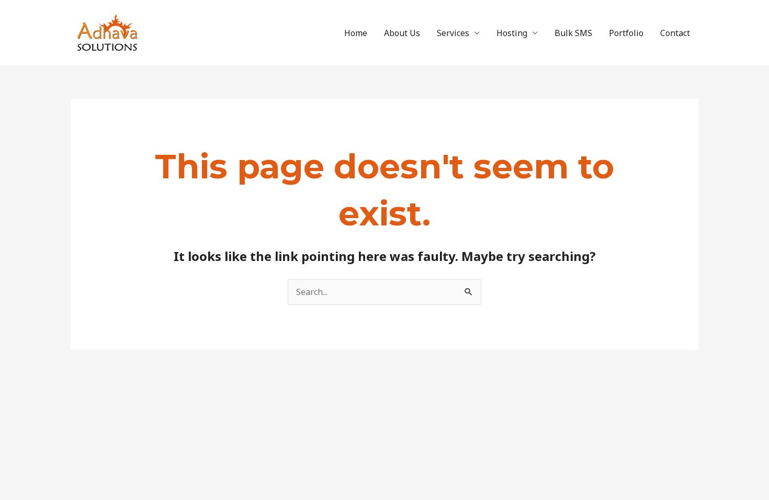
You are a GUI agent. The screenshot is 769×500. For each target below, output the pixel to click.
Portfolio (626, 33)
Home (355, 33)
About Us (402, 33)
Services (453, 33)
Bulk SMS (573, 33)
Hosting (511, 33)
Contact (675, 33)
